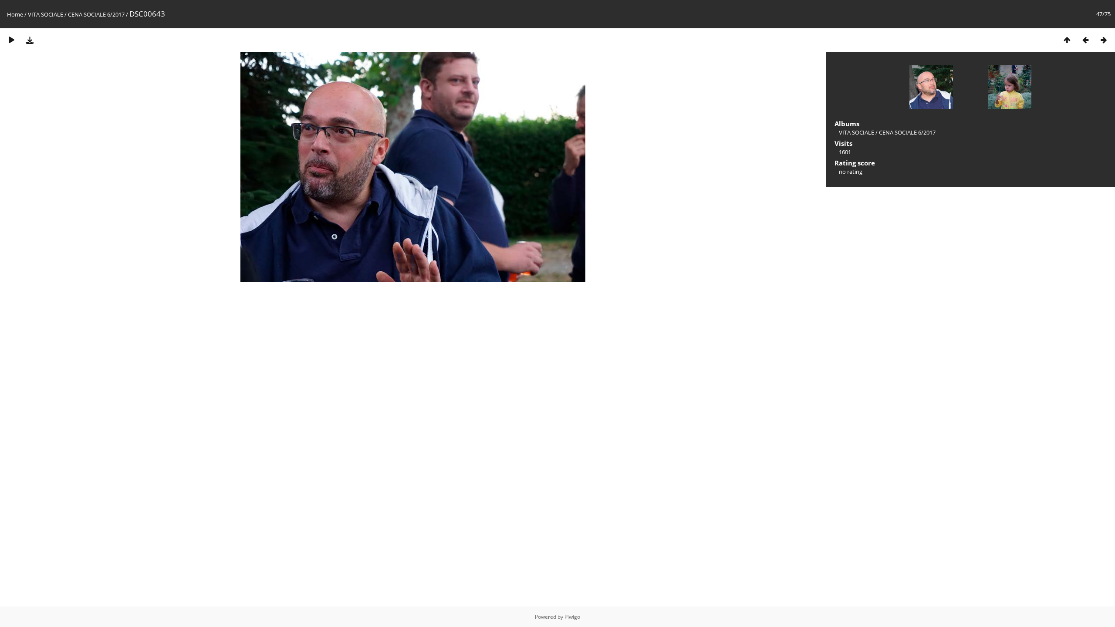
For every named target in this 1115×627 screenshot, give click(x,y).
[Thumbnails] (1067, 40)
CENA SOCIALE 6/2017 (96, 14)
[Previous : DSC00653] (1085, 40)
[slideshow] (11, 40)
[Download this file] (29, 40)
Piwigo (572, 616)
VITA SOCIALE (45, 14)
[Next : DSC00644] (1104, 40)
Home (15, 14)
